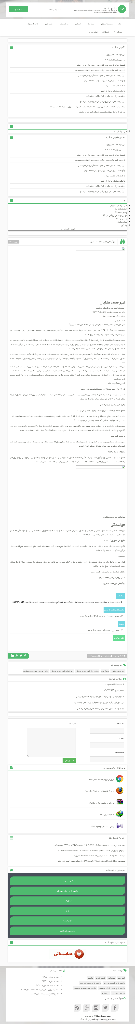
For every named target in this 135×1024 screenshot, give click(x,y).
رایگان (124, 225)
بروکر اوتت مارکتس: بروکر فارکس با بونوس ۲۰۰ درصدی (102, 101)
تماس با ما (93, 32)
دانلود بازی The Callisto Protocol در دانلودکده (105, 96)
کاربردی (49, 23)
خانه (120, 23)
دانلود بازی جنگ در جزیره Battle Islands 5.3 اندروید (95, 855)
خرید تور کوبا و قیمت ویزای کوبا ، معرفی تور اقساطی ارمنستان (100, 70)
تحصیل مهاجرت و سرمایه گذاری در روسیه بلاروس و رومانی (101, 65)
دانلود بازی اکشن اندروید (114, 983)
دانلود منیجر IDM (106, 815)
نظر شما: (72, 723)
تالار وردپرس (91, 1015)
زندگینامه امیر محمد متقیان (62, 671)
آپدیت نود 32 (121, 208)
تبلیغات (105, 32)
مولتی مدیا (63, 23)
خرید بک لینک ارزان (118, 205)
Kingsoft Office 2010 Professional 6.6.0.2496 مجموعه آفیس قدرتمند (87, 861)
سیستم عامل (107, 23)
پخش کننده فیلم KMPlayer (102, 826)
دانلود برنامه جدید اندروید (85, 988)
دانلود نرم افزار (118, 993)
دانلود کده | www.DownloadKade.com (96, 616)
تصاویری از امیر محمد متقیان (87, 671)
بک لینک (83, 1019)
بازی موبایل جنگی (67, 931)
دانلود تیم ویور (67, 881)
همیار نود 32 (121, 218)
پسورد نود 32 (121, 212)
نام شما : (120, 723)
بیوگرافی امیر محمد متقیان (103, 241)
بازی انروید (67, 921)
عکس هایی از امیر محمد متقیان (35, 671)
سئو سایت (122, 222)
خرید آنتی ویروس (67, 228)
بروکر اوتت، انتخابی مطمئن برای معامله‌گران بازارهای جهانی (101, 75)
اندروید (121, 978)
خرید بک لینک (120, 131)
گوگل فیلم (67, 901)
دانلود (90, 978)
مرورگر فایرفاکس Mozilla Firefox (99, 791)
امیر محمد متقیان (118, 671)
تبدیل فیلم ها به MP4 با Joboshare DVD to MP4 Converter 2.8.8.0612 (84, 845)
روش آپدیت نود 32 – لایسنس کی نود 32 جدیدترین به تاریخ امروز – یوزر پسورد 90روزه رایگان (87, 107)
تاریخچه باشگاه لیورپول (115, 54)
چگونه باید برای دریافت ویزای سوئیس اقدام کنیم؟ (104, 80)
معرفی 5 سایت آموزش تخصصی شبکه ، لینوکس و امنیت (102, 112)
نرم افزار (105, 993)
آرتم (123, 850)
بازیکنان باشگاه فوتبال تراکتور (113, 91)
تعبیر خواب (100, 978)
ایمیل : (121, 738)
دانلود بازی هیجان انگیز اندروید (112, 988)
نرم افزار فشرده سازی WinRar (101, 803)
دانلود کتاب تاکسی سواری (114, 86)
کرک (67, 911)
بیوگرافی (105, 671)
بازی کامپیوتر (32, 23)
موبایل (119, 32)
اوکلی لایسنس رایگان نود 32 (115, 215)
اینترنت (90, 23)
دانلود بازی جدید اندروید (90, 983)
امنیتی (78, 23)
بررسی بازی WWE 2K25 (115, 60)
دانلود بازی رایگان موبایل (67, 891)
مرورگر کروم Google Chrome (101, 779)
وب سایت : (119, 752)
